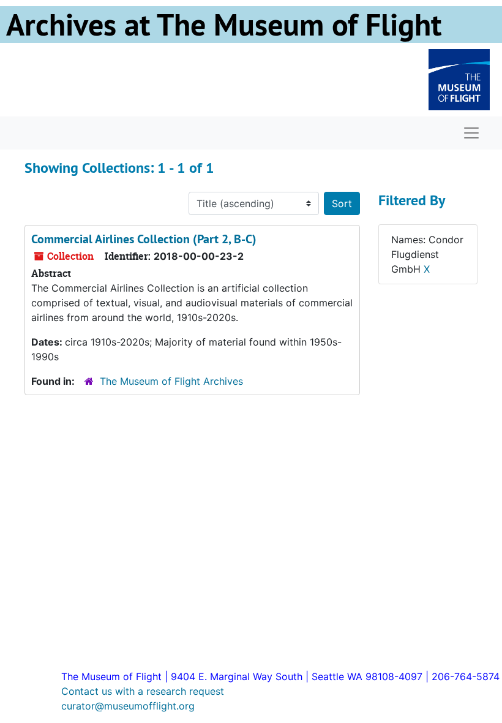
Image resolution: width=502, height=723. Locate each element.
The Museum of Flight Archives (171, 381)
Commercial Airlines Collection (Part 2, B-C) (144, 239)
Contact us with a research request (142, 691)
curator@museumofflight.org (128, 706)
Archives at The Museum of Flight (223, 24)
